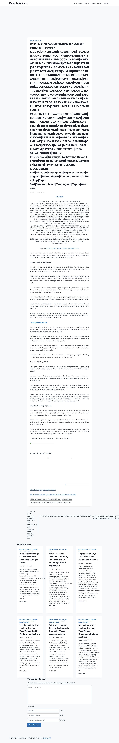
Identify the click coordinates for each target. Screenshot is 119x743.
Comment (31, 706)
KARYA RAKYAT (97, 3)
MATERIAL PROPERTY (29, 621)
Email (62, 715)
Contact (106, 3)
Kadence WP (47, 738)
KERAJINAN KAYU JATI (36, 40)
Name (62, 710)
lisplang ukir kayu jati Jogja (38, 502)
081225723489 (51, 248)
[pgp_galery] (60, 196)
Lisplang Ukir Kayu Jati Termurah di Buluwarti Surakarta (88, 557)
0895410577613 (73, 248)
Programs (87, 3)
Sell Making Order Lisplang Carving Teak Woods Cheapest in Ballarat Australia (88, 631)
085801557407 (62, 248)
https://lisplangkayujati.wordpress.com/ (43, 490)
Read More (23, 601)
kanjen (33, 192)
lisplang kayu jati (67, 499)
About (80, 3)
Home (75, 3)
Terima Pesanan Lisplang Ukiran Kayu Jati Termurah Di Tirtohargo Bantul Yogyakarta (59, 560)
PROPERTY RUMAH (24, 622)
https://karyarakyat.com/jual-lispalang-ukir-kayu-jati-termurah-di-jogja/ (53, 494)
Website (62, 720)
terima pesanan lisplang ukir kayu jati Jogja (58, 502)
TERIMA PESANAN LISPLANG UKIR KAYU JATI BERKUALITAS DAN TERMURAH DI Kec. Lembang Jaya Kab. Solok (32, 524)
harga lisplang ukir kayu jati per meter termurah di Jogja (45, 499)
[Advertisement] (59, 18)
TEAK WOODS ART (28, 551)
